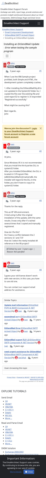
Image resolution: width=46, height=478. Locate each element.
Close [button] (30, 471)
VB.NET (8, 404)
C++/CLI (8, 441)
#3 (40, 200)
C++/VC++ (9, 409)
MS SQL (8, 415)
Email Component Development (19, 32)
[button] (20, 131)
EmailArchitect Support (16, 23)
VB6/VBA (9, 407)
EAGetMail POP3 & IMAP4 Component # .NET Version (21, 308)
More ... (8, 418)
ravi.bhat (22, 357)
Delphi (8, 412)
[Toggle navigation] (39, 23)
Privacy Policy (11, 377)
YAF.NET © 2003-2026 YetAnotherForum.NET (37, 378)
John (13, 63)
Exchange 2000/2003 (14, 452)
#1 (40, 71)
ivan (12, 144)
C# (6, 401)
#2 (40, 151)
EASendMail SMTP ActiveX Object (19, 35)
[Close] (41, 128)
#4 (40, 270)
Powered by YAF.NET (23, 377)
